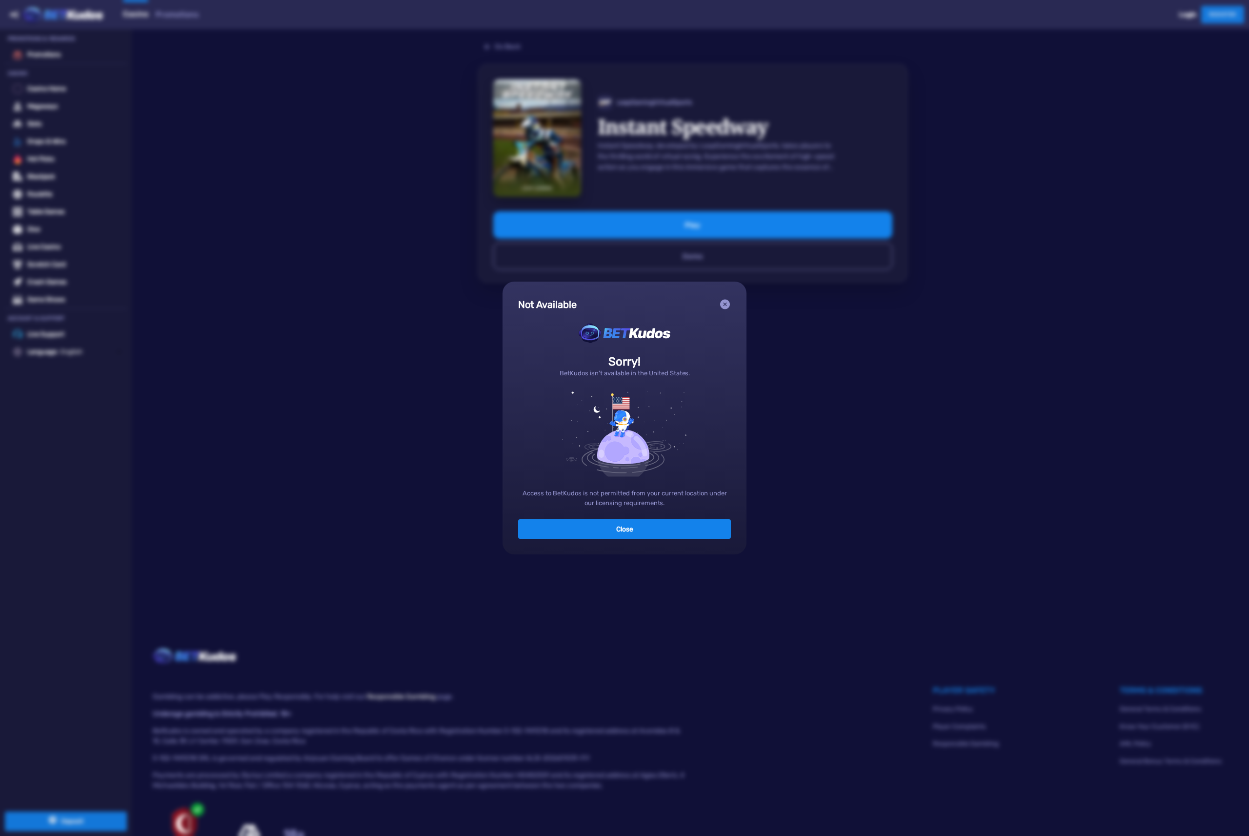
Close (624, 529)
